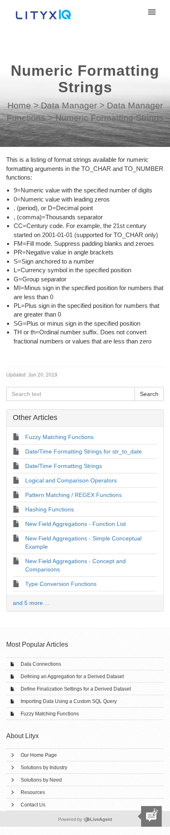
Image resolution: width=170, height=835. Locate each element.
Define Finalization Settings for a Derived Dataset (76, 689)
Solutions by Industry (44, 767)
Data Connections (41, 664)
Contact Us (33, 805)
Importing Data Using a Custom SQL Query (69, 701)
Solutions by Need (41, 780)
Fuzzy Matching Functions (50, 714)
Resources (33, 792)
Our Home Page (39, 755)
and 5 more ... (31, 603)
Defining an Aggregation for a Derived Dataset (72, 676)
